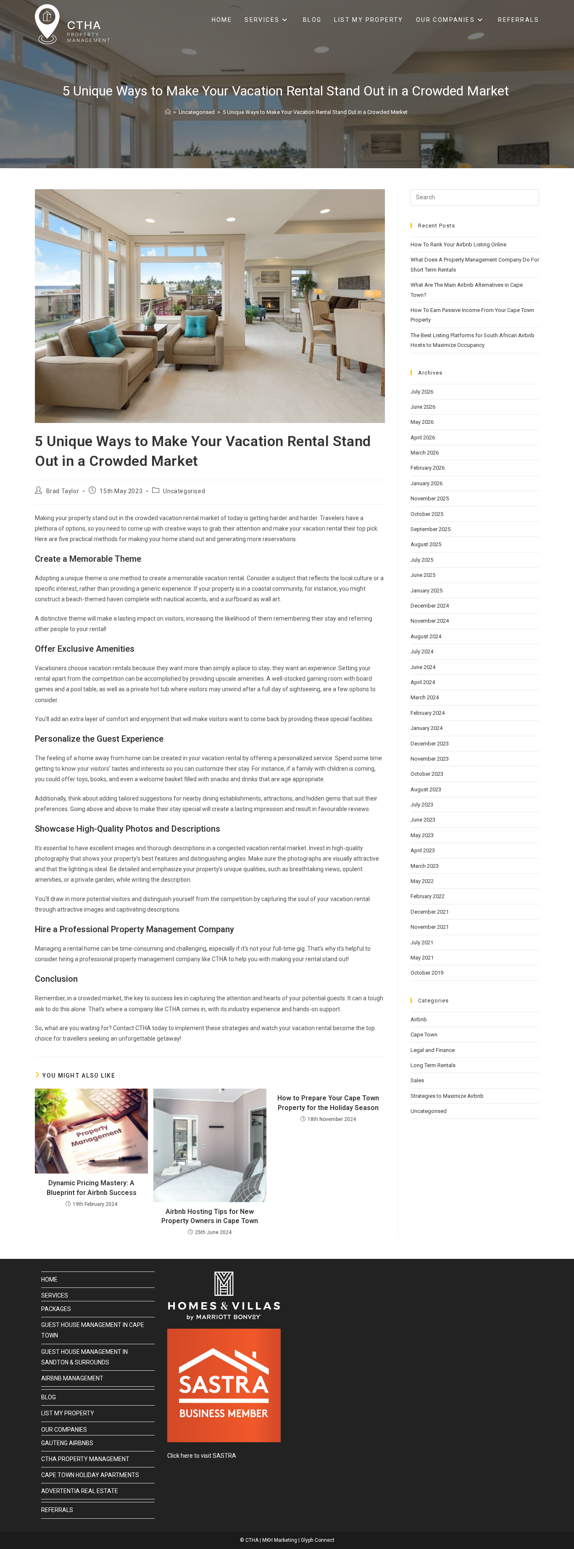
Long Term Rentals (433, 1065)
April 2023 (423, 850)
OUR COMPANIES (64, 1429)
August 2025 (426, 544)
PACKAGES (56, 1309)
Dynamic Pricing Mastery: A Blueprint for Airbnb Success (92, 1187)
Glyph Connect (317, 1540)
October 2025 (427, 514)
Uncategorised (184, 491)
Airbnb (419, 1019)
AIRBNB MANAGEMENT (72, 1378)
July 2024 (422, 651)
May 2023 (422, 835)
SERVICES (54, 1295)
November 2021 (430, 927)
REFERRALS (57, 1510)
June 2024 (423, 667)
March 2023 (425, 866)
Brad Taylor (62, 491)
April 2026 (423, 437)
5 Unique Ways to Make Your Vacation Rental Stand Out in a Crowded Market (316, 112)
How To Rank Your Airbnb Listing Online (458, 244)
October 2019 (427, 973)
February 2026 (428, 468)
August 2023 (426, 789)
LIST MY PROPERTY (67, 1413)
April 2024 (423, 682)
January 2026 (426, 483)
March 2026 (425, 452)
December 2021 (430, 912)
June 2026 (423, 407)
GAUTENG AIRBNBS (67, 1443)
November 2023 (430, 759)
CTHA (251, 1540)
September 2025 (430, 529)
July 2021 (422, 942)
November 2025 (430, 498)
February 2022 (428, 896)
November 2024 (430, 621)
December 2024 (430, 606)
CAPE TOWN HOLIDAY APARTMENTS (90, 1475)
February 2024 (428, 713)
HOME (49, 1279)
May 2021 (422, 957)
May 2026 (422, 422)
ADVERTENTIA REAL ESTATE (79, 1491)
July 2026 (422, 392)
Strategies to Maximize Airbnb (447, 1096)
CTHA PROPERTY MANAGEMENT (85, 1459)
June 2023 (423, 820)
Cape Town (424, 1034)
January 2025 (426, 590)
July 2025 (422, 560)
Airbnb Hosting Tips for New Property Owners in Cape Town (209, 1216)
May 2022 (422, 881)
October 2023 (427, 774)
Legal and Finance (433, 1050)
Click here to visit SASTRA (201, 1455)
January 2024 (426, 728)
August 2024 (426, 636)
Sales (417, 1080)
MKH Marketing (279, 1540)
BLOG (48, 1397)
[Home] (168, 112)
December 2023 (430, 743)
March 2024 (425, 697)
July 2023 (422, 804)
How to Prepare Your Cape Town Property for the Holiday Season (328, 1102)
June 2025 (423, 575)
